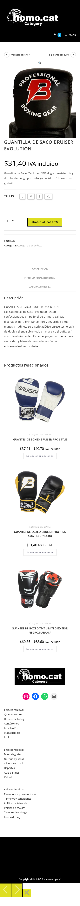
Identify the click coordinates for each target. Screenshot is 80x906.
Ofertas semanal (13, 763)
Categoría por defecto (29, 245)
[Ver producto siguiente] (73, 55)
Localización (11, 728)
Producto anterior (20, 54)
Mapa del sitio (12, 732)
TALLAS (9, 196)
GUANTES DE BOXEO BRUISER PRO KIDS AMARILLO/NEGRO (40, 534)
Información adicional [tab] (40, 278)
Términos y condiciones (17, 798)
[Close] (27, 893)
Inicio (7, 737)
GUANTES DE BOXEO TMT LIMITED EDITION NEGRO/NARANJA (40, 630)
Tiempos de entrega (15, 812)
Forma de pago (13, 817)
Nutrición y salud (14, 759)
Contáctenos (11, 723)
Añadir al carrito (44, 222)
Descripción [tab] (40, 269)
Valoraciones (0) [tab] (40, 286)
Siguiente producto (59, 54)
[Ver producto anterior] (7, 55)
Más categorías (12, 754)
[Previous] (5, 890)
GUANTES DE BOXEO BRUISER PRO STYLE (40, 439)
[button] (40, 63)
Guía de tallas (11, 772)
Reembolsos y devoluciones (20, 794)
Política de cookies (14, 808)
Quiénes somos (13, 714)
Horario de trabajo (14, 719)
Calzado (8, 777)
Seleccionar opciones (40, 455)
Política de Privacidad (16, 803)
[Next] (17, 890)
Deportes (9, 768)
